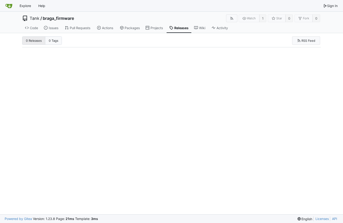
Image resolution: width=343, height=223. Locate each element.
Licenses (322, 219)
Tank (34, 18)
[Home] (8, 6)
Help (41, 6)
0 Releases (34, 40)
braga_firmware (58, 18)
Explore (25, 6)
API (334, 219)
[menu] (305, 219)
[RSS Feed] (231, 18)
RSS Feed (308, 40)
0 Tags (53, 40)
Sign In (332, 6)
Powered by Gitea (18, 219)
